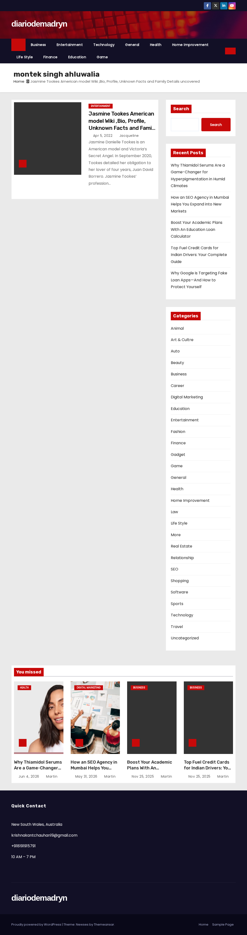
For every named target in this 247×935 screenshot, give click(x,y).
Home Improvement (190, 44)
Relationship (182, 558)
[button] (221, 51)
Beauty (177, 362)
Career (177, 385)
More (176, 535)
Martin (51, 776)
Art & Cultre (182, 340)
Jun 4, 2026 (29, 776)
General (132, 44)
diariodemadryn (39, 23)
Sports (177, 603)
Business (38, 44)
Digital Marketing (187, 397)
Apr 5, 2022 (103, 135)
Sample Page (223, 924)
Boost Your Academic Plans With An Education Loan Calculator (196, 229)
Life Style (25, 57)
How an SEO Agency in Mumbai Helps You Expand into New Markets (200, 204)
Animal (177, 328)
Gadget (178, 454)
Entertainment (70, 44)
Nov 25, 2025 (143, 776)
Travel (177, 626)
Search (181, 108)
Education (77, 57)
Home (19, 81)
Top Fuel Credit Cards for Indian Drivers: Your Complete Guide (199, 254)
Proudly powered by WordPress (36, 924)
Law (174, 512)
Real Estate (181, 546)
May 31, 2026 (87, 776)
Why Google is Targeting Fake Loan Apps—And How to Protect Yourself (199, 280)
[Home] (18, 45)
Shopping (180, 581)
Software (179, 592)
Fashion (178, 431)
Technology (104, 44)
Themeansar (104, 924)
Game (102, 57)
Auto (175, 351)
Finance (50, 57)
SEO (174, 569)
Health (156, 44)
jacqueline (128, 135)
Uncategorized (185, 638)
